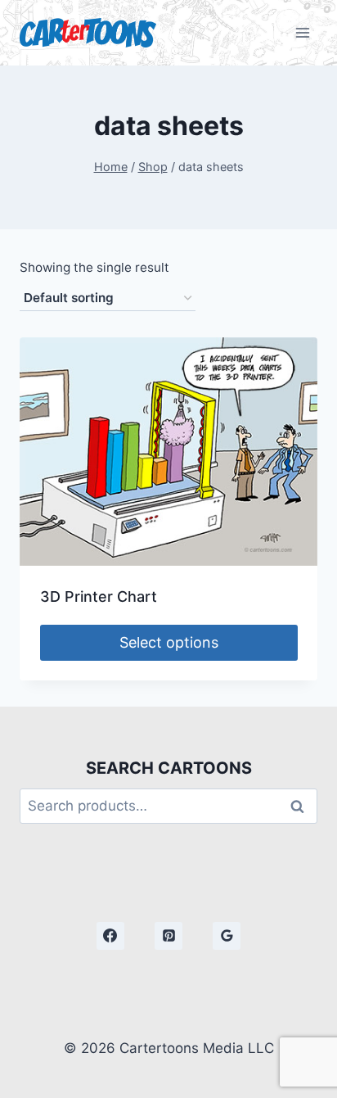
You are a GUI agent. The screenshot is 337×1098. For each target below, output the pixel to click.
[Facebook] (110, 936)
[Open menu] (302, 32)
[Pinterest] (168, 936)
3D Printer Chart (98, 596)
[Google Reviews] (226, 936)
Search (301, 806)
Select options (168, 642)
